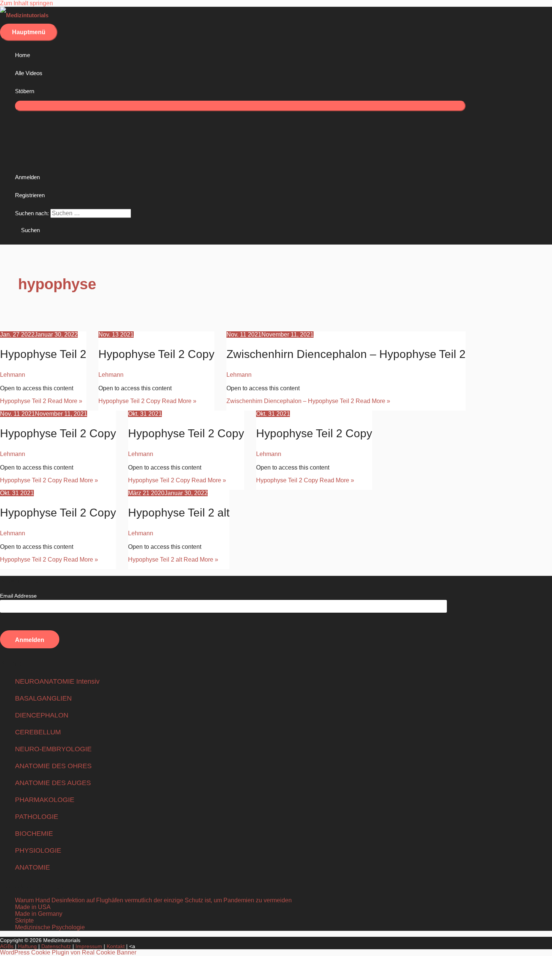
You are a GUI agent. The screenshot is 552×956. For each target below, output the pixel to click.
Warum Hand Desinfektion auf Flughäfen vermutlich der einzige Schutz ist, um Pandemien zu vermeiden (153, 900)
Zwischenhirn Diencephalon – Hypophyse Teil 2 (346, 354)
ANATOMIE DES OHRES (53, 766)
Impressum (88, 946)
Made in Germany (38, 914)
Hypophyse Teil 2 (43, 354)
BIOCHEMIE (34, 833)
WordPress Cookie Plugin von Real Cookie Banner (68, 952)
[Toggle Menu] (240, 106)
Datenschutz (56, 946)
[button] (27, 230)
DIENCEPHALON (41, 715)
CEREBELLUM (38, 732)
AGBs (7, 946)
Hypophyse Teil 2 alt (178, 512)
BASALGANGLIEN (43, 698)
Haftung (27, 946)
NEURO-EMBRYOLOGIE (53, 749)
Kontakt (116, 946)
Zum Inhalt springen (26, 3)
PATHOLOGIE (36, 816)
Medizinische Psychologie (50, 927)
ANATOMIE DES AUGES (53, 783)
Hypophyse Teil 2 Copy (156, 354)
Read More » (41, 401)
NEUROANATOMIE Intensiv (57, 681)
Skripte (24, 920)
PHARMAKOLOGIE (44, 799)
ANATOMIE (32, 867)
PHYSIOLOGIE (38, 850)
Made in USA (33, 907)
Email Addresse (18, 596)
